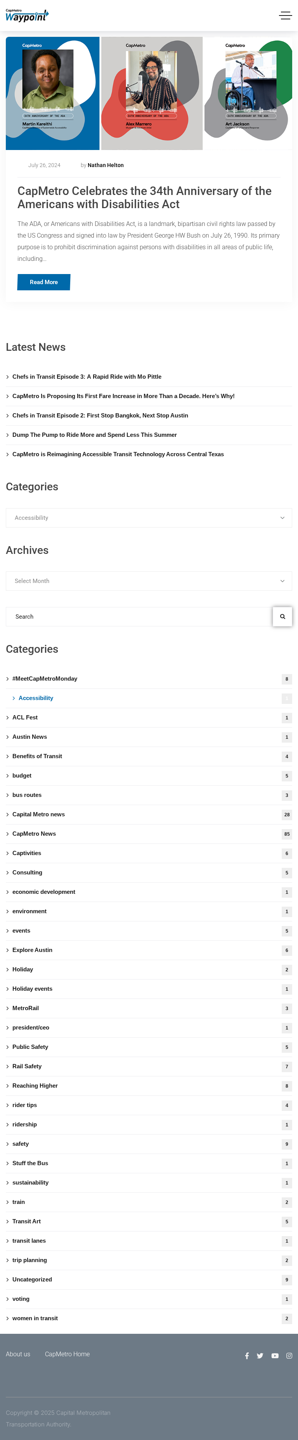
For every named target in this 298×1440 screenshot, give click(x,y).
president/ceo (150, 1027)
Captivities (150, 853)
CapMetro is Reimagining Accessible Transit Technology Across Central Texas (118, 454)
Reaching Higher (150, 1085)
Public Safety (150, 1046)
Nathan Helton (106, 165)
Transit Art (150, 1221)
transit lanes (150, 1240)
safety (150, 1143)
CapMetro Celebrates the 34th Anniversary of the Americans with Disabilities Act (144, 197)
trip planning (150, 1260)
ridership (150, 1124)
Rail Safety (150, 1066)
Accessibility (153, 698)
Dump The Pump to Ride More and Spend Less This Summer (94, 434)
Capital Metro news (151, 814)
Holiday (150, 969)
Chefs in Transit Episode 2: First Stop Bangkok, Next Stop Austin (100, 415)
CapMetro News (151, 833)
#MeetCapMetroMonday (150, 678)
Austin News (150, 736)
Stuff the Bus (150, 1163)
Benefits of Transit (150, 756)
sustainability (150, 1182)
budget (150, 775)
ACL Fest (150, 717)
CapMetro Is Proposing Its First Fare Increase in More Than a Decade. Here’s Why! (123, 396)
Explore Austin (150, 950)
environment (150, 911)
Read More (44, 282)
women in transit (150, 1318)
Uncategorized (150, 1279)
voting (150, 1298)
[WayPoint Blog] (27, 15)
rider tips (150, 1105)
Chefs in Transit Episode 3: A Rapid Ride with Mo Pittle (86, 376)
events (150, 930)
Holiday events (150, 988)
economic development (150, 891)
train (150, 1202)
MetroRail (150, 1008)
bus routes (150, 795)
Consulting (150, 872)
